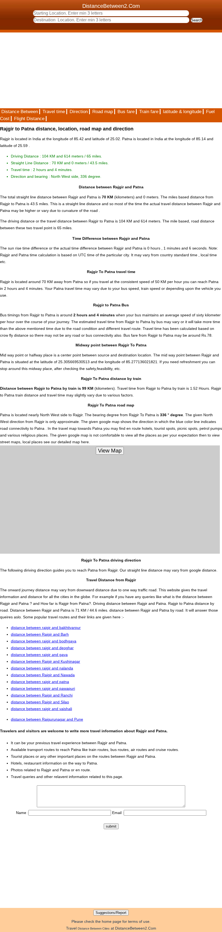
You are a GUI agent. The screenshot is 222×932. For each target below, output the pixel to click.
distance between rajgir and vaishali (41, 709)
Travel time (54, 111)
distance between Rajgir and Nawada (43, 675)
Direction (79, 111)
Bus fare (126, 111)
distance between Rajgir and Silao (40, 702)
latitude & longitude (182, 111)
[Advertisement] (111, 70)
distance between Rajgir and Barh (40, 634)
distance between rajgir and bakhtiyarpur (46, 627)
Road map (102, 111)
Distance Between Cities (94, 928)
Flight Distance (29, 118)
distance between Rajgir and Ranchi (42, 695)
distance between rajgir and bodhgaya (43, 641)
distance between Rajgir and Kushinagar (45, 661)
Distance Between (19, 111)
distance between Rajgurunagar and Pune (47, 719)
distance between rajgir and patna (40, 682)
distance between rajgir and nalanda (42, 668)
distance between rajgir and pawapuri (43, 688)
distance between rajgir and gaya (39, 654)
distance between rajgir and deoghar (42, 648)
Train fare (148, 111)
